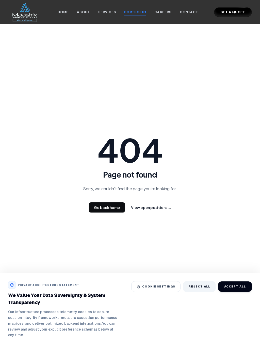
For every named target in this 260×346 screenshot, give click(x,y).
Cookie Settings (158, 286)
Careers (162, 12)
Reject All (199, 286)
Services (107, 12)
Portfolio (135, 12)
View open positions (151, 207)
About (83, 12)
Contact (189, 12)
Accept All (235, 286)
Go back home (107, 207)
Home (63, 12)
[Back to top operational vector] (248, 338)
